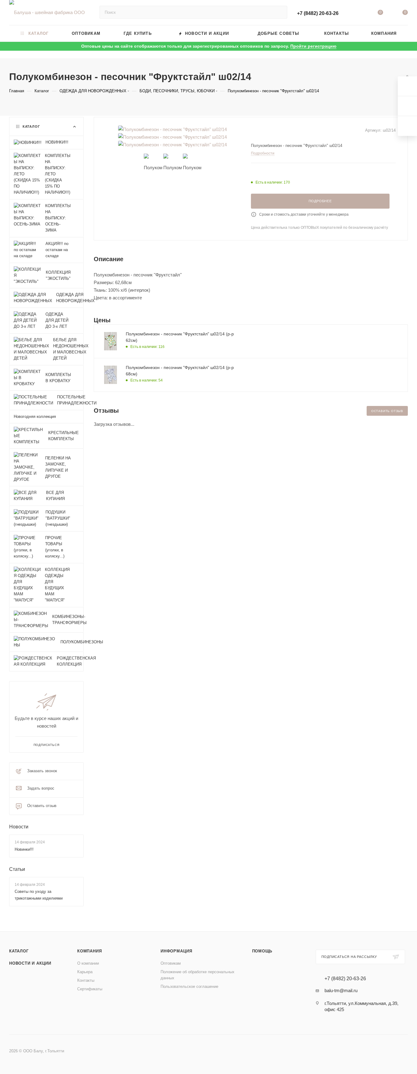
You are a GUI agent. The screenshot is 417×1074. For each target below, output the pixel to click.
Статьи (17, 869)
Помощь (262, 951)
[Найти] (279, 12)
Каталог (19, 951)
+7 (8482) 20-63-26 (318, 13)
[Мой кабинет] (355, 13)
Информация (176, 951)
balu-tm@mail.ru (341, 990)
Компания (89, 951)
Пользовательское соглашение (189, 986)
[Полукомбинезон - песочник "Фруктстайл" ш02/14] (172, 129)
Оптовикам (171, 963)
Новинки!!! (24, 849)
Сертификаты (89, 989)
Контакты (85, 980)
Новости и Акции (30, 963)
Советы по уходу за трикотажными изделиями (39, 894)
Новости (18, 826)
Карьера (84, 972)
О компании (88, 963)
